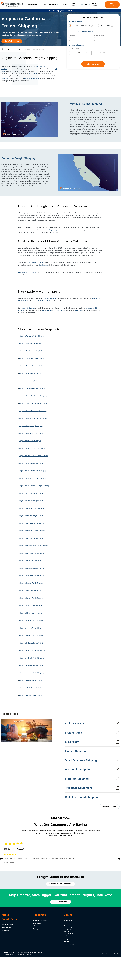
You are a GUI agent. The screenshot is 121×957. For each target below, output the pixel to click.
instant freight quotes (28, 308)
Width (78, 49)
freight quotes (32, 73)
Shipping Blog (37, 923)
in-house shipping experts (51, 230)
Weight (104, 49)
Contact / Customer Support (9, 933)
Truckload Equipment (78, 787)
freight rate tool (47, 310)
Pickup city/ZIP (73, 35)
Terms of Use (116, 953)
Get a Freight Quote (12, 41)
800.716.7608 (61, 310)
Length (71, 49)
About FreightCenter (7, 924)
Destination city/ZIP (99, 35)
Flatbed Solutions (76, 751)
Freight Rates (73, 732)
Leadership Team (6, 927)
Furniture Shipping (77, 778)
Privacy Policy (104, 953)
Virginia (45, 298)
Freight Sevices (75, 723)
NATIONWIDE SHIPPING (12, 49)
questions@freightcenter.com (72, 945)
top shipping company (31, 78)
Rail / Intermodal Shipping (81, 797)
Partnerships (5, 930)
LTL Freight (72, 741)
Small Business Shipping (81, 760)
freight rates (5, 78)
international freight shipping (41, 300)
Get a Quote (112, 4)
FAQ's (34, 926)
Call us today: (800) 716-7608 (60, 11)
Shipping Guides (37, 929)
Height (86, 49)
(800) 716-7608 (68, 920)
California (53, 298)
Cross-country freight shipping (60, 883)
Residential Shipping (78, 769)
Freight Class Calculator (40, 920)
